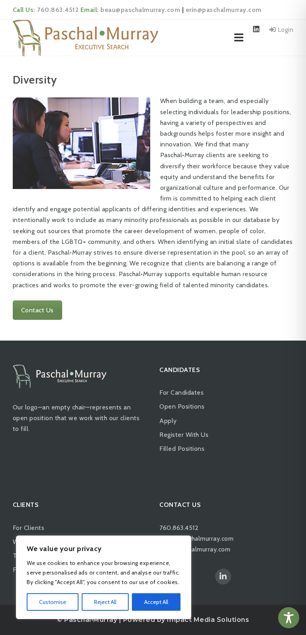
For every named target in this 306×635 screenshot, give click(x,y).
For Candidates (181, 392)
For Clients (29, 528)
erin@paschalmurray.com (224, 10)
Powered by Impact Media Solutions (186, 619)
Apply (168, 421)
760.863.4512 (57, 10)
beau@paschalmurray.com (140, 10)
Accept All (156, 602)
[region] (103, 577)
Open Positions (181, 406)
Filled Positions (181, 448)
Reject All (105, 602)
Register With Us (183, 434)
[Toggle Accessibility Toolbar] (288, 617)
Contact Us (37, 310)
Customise (52, 602)
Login (284, 29)
